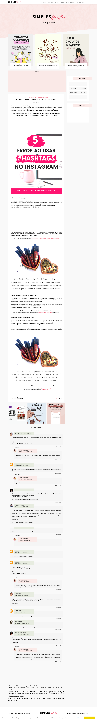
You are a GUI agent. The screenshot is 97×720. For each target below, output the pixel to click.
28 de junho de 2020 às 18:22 (25, 650)
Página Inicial (42, 2)
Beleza (62, 2)
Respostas (17, 447)
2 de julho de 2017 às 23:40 (25, 528)
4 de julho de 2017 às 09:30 (21, 595)
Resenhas (83, 97)
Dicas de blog (70, 2)
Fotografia (73, 88)
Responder (58, 446)
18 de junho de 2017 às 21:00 (25, 479)
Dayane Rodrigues (20, 505)
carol (17, 490)
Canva (82, 84)
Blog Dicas (82, 92)
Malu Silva (18, 594)
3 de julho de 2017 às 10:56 (25, 581)
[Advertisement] (37, 82)
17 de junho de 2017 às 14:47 (25, 433)
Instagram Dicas (43, 97)
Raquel (17, 434)
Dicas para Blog (32, 97)
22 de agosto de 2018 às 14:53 (22, 623)
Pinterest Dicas (73, 97)
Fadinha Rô (18, 621)
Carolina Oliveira (20, 633)
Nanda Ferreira (23, 450)
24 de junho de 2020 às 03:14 (22, 634)
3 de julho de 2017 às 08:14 (21, 563)
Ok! (89, 718)
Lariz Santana (84, 713)
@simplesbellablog (46, 388)
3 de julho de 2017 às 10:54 (25, 540)
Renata (17, 528)
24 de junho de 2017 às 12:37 (25, 490)
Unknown (18, 551)
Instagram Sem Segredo (45, 312)
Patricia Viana (19, 464)
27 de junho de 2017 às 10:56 (21, 506)
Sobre (56, 2)
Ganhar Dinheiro (73, 92)
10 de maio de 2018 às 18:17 (21, 612)
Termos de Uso (80, 2)
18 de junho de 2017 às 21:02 (25, 452)
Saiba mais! (80, 718)
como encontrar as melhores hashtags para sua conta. (45, 238)
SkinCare (73, 84)
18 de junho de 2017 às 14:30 (21, 465)
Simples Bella (44, 389)
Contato (50, 2)
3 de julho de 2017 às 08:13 (21, 552)
